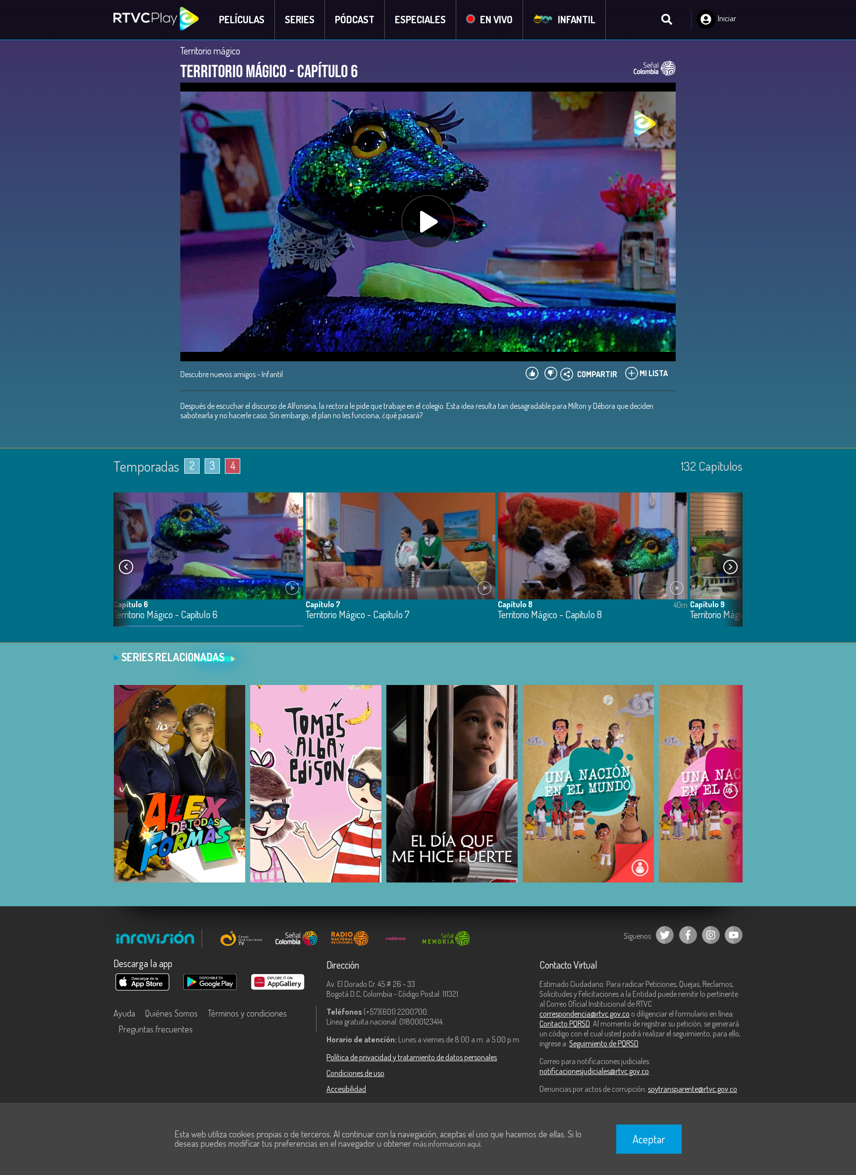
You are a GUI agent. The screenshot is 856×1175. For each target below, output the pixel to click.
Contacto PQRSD (564, 1023)
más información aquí (447, 1144)
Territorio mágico (210, 50)
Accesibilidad (346, 1089)
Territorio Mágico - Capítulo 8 (550, 615)
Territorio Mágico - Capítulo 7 (358, 615)
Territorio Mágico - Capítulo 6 (165, 615)
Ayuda (124, 1013)
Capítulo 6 (130, 604)
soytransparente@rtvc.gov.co (692, 1089)
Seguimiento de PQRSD (604, 1043)
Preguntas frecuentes (155, 1029)
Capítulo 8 (515, 604)
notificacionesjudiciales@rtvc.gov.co (594, 1071)
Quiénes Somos (171, 1013)
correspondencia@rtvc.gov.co (584, 1014)
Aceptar (649, 1139)
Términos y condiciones (247, 1013)
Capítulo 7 (323, 604)
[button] (730, 567)
